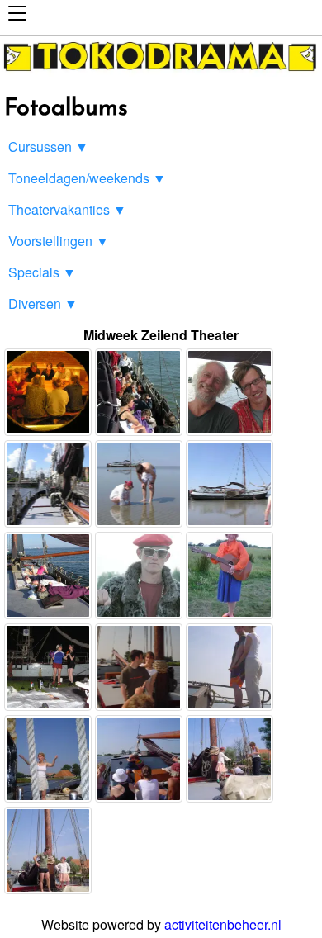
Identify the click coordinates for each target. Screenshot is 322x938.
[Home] (161, 71)
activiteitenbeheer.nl (223, 924)
